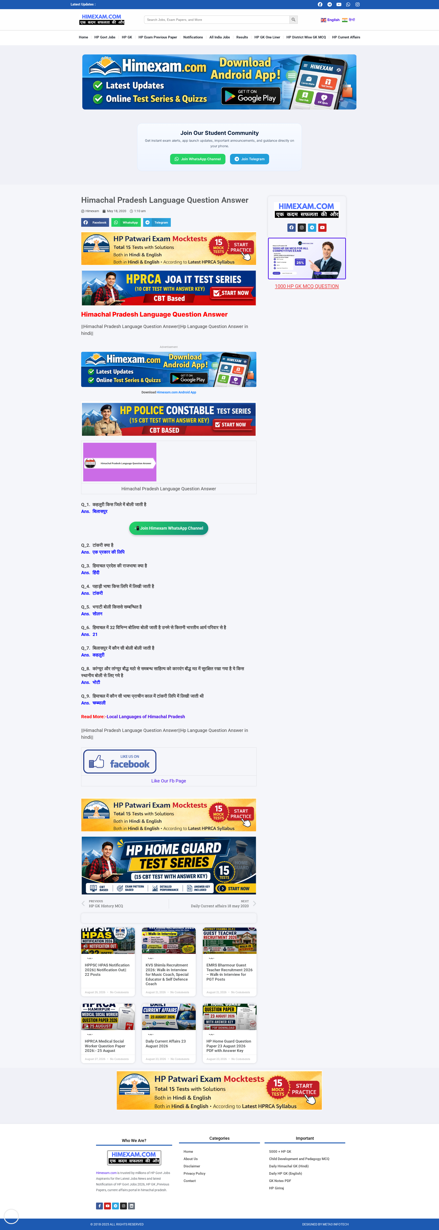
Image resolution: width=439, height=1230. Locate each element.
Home (83, 37)
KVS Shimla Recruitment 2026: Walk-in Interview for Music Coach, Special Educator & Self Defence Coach (167, 974)
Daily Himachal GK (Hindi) (289, 1166)
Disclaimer (192, 1166)
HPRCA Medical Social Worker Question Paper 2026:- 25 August (105, 1046)
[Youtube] (338, 4)
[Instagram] (357, 4)
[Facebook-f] (99, 1206)
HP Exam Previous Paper (158, 37)
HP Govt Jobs (104, 37)
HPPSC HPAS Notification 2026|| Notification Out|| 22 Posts (107, 970)
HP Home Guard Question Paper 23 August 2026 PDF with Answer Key (228, 1046)
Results (242, 37)
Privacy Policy (194, 1173)
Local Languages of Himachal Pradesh (146, 716)
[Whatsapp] (348, 4)
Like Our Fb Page (168, 781)
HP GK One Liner (267, 37)
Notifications (193, 37)
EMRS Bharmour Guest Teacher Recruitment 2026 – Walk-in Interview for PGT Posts (229, 972)
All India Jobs (219, 37)
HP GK (127, 37)
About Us (191, 1159)
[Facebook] (320, 4)
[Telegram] (329, 4)
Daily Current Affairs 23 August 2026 (166, 1043)
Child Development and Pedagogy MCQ (299, 1159)
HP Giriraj (276, 1188)
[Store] (131, 1206)
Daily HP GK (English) (285, 1173)
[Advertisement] (307, 560)
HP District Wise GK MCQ (306, 37)
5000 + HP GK (280, 1152)
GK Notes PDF (280, 1181)
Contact (190, 1181)
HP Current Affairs (346, 37)
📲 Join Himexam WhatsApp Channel (168, 528)
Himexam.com (106, 1173)
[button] (95, 222)
